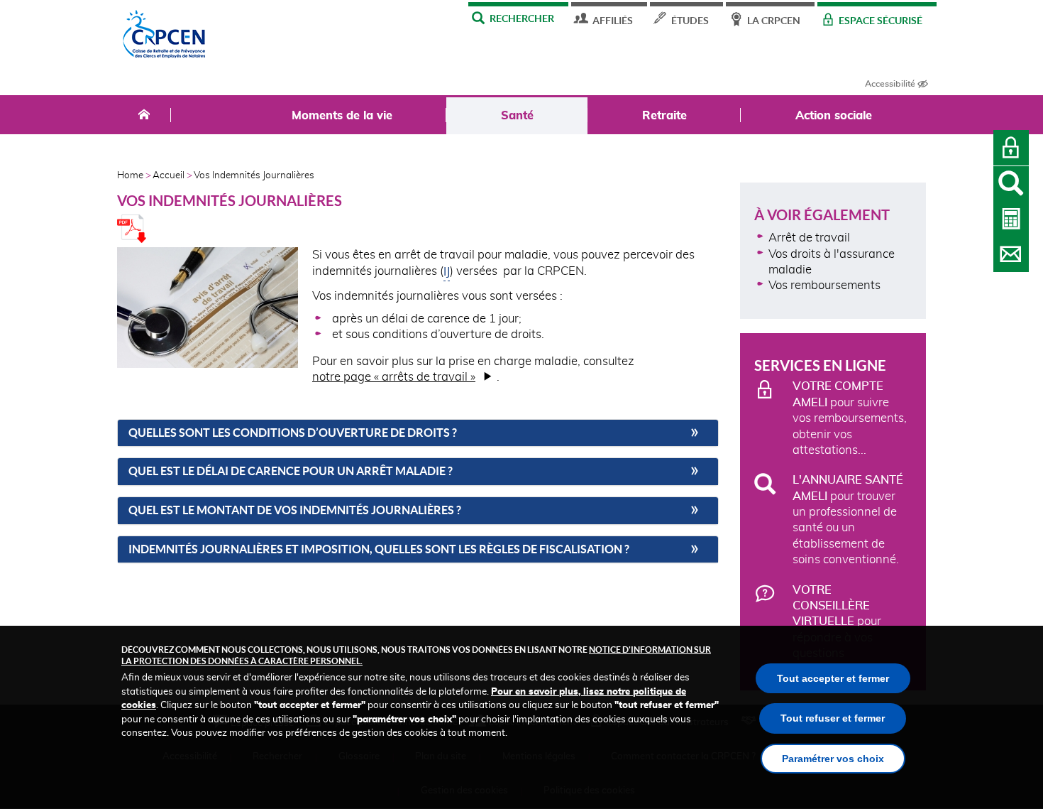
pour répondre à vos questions (837, 622)
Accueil (168, 175)
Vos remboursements (824, 285)
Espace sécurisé (880, 20)
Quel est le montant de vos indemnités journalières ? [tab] (294, 510)
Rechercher (522, 18)
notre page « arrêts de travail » (393, 377)
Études (690, 20)
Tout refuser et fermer (832, 718)
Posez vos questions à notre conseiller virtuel (1011, 184)
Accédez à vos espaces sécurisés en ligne (1011, 147)
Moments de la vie (342, 115)
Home (130, 175)
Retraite (664, 115)
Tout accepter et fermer (833, 678)
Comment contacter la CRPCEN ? (1011, 254)
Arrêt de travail (809, 238)
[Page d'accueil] (164, 37)
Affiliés (612, 20)
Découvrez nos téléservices (1011, 219)
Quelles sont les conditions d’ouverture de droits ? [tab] (292, 433)
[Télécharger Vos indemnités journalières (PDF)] (131, 239)
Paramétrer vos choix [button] (833, 758)
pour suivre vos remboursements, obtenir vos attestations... (850, 418)
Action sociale (833, 115)
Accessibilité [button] (890, 84)
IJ (446, 271)
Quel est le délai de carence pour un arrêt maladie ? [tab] (290, 471)
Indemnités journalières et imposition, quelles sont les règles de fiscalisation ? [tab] (378, 549)
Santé (517, 115)
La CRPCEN (773, 20)
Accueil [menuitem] (144, 115)
